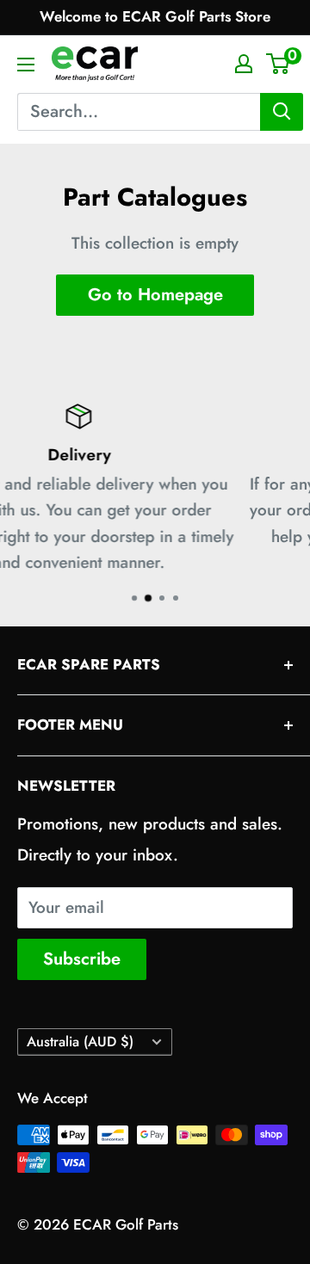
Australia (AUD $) (80, 1041)
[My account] (243, 63)
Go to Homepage (155, 294)
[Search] (281, 112)
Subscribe (82, 958)
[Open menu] (25, 64)
